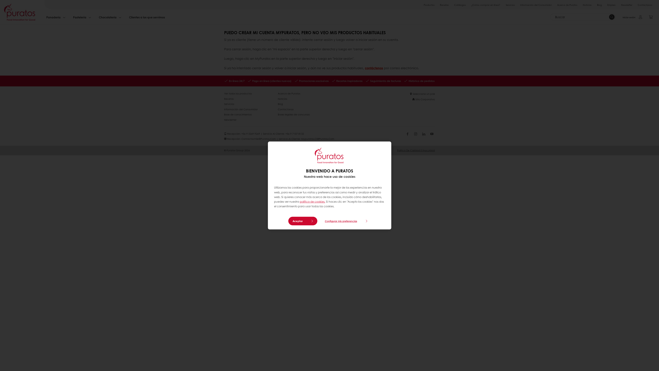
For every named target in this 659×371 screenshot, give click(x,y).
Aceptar (298, 221)
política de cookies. (312, 202)
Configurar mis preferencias (341, 221)
